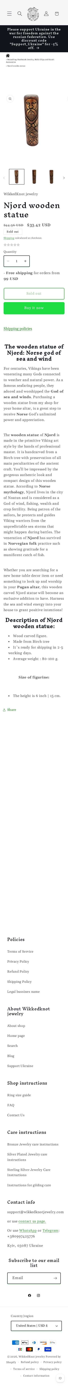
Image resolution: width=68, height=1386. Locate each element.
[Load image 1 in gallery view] (16, 176)
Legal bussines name (23, 992)
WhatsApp (28, 1230)
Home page (16, 1036)
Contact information (36, 1375)
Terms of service (24, 1369)
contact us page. (32, 1221)
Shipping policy (49, 1369)
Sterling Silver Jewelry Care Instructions (29, 1172)
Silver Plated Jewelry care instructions (27, 1157)
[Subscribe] (55, 1278)
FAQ (10, 1105)
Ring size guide (19, 1095)
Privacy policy (52, 1362)
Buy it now (34, 308)
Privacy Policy (18, 962)
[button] (9, 14)
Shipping (9, 238)
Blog (10, 1056)
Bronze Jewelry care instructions (33, 1144)
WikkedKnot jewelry (32, 1356)
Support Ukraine (20, 1066)
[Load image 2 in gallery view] (34, 176)
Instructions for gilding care (29, 1185)
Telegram (50, 1230)
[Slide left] (4, 178)
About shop (16, 1026)
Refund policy (30, 1362)
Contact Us (16, 1115)
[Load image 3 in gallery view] (51, 176)
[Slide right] (64, 178)
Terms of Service (20, 952)
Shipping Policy (19, 982)
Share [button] (11, 710)
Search (12, 1046)
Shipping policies (18, 328)
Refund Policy (18, 972)
